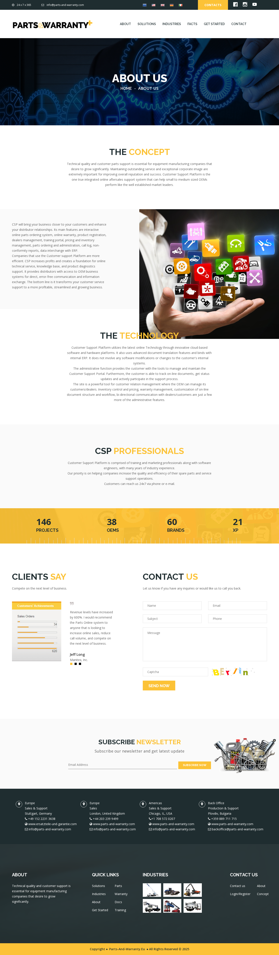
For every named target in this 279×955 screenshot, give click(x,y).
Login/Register (240, 894)
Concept (263, 894)
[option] (63, 631)
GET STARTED (214, 24)
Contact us (237, 886)
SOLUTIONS (147, 24)
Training (120, 910)
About (96, 902)
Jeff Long (77, 654)
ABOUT (125, 24)
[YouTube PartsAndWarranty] (254, 5)
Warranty (121, 894)
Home (126, 88)
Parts (118, 886)
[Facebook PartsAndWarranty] (235, 5)
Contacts (212, 5)
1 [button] (72, 665)
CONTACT (239, 24)
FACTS (192, 24)
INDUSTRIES (171, 24)
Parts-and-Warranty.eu (127, 949)
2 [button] (77, 665)
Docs (118, 902)
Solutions (98, 886)
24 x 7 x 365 (24, 5)
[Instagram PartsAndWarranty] (245, 5)
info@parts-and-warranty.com (65, 5)
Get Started (100, 910)
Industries (99, 894)
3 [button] (81, 665)
